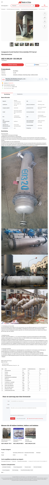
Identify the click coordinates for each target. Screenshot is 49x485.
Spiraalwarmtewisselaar (29, 452)
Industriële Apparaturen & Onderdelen (13, 9)
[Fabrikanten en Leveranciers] (24, 2)
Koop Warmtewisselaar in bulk (27, 470)
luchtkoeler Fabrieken (6, 467)
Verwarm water (28, 467)
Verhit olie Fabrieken (37, 467)
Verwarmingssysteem (17, 467)
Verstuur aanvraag (12, 64)
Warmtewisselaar (42, 9)
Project (2, 452)
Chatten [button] (37, 64)
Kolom (14, 455)
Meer (2, 472)
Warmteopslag (15, 470)
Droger (2, 455)
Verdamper (38, 452)
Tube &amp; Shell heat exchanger (18, 452)
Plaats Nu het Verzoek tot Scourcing (35, 418)
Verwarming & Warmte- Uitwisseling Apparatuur (29, 9)
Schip (25, 455)
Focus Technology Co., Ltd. (22, 476)
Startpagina (3, 9)
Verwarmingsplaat (6, 470)
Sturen (12, 418)
